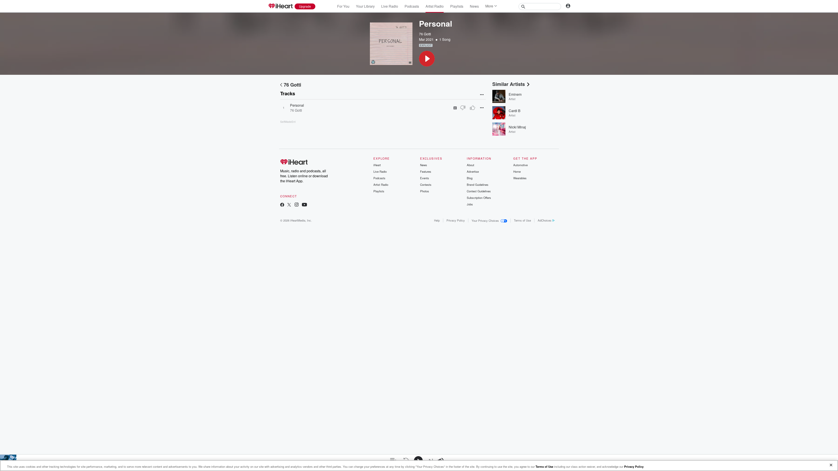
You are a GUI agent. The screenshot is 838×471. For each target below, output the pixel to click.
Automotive (520, 165)
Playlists (456, 6)
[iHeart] (280, 6)
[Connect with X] (289, 205)
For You (343, 6)
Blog (469, 178)
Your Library (365, 6)
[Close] (831, 465)
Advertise (473, 171)
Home (517, 171)
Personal (297, 105)
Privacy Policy (455, 220)
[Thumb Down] (463, 108)
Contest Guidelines (479, 191)
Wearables (520, 178)
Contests (425, 185)
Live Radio (389, 6)
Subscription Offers (479, 198)
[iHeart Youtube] (304, 205)
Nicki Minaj (517, 127)
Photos (424, 191)
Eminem (515, 94)
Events (424, 178)
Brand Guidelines (477, 185)
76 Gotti (425, 33)
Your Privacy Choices (485, 220)
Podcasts (412, 6)
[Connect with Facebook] (282, 205)
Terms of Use (522, 220)
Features (425, 171)
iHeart (377, 165)
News (474, 6)
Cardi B (514, 110)
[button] (427, 59)
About (470, 165)
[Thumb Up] (472, 108)
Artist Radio (435, 6)
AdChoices (544, 220)
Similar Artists (508, 83)
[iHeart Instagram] (297, 205)
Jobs (470, 204)
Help (437, 220)
